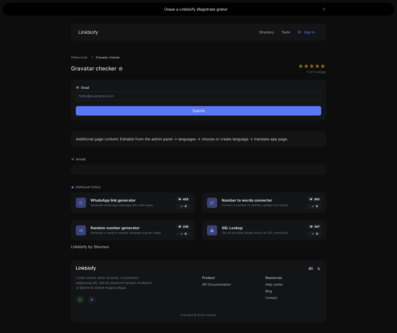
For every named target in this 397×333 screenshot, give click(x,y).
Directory (266, 32)
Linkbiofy (88, 32)
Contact (271, 298)
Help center (274, 284)
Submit (199, 110)
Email (84, 88)
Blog (268, 291)
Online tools (79, 57)
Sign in (309, 32)
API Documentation (216, 284)
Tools (285, 32)
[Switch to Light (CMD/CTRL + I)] (319, 269)
